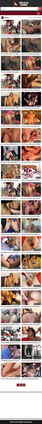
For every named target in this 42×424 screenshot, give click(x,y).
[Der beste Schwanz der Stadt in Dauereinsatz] (31, 117)
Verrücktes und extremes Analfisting (30, 72)
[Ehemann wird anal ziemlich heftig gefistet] (11, 225)
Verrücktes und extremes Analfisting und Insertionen (14, 126)
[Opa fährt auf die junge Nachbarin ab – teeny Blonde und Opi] (31, 225)
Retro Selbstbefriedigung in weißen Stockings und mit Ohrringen (17, 108)
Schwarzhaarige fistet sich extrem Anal (31, 198)
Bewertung (38, 17)
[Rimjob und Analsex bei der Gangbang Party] (31, 207)
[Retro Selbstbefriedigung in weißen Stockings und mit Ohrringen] (11, 99)
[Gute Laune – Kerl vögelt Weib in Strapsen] (11, 153)
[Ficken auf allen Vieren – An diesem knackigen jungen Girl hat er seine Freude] (11, 45)
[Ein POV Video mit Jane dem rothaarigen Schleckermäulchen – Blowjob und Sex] (11, 370)
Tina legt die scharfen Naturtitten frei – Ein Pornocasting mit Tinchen (18, 360)
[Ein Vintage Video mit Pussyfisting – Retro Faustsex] (31, 99)
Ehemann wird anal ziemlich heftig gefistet (12, 234)
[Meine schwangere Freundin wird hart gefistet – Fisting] (11, 333)
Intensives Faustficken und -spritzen (10, 90)
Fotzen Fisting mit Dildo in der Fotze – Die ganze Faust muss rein (17, 144)
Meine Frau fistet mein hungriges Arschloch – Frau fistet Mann (17, 72)
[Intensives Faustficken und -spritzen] (11, 81)
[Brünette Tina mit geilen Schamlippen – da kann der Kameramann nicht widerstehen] (11, 261)
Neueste (30, 17)
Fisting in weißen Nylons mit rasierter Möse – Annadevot (15, 216)
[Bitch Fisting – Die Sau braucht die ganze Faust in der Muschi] (31, 135)
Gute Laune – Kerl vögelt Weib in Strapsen (12, 162)
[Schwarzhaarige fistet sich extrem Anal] (31, 189)
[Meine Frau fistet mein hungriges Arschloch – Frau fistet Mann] (31, 45)
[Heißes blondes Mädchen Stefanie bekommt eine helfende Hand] (31, 27)
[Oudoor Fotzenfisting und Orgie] (31, 370)
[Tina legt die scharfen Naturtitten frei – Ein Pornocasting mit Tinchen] (11, 352)
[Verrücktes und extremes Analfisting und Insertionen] (11, 117)
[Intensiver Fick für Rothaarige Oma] (11, 27)
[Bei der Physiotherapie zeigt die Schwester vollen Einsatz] (31, 352)
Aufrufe (34, 17)
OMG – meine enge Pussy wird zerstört (31, 252)
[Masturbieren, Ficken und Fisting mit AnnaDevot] (31, 81)
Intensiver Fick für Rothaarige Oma (10, 35)
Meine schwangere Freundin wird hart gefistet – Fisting (15, 342)
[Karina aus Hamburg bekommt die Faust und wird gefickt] (31, 171)
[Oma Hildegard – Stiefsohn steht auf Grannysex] (31, 261)
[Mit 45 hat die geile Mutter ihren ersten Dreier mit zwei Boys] (31, 333)
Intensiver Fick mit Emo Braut (8, 198)
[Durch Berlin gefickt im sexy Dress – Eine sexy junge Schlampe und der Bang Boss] (11, 171)
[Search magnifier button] (39, 8)
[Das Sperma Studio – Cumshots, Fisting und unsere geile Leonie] (31, 153)
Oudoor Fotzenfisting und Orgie (29, 378)
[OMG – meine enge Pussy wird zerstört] (31, 243)
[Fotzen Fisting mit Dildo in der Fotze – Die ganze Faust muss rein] (11, 135)
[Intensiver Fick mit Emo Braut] (11, 189)
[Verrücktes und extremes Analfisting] (31, 63)
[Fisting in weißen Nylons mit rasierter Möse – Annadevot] (11, 207)
